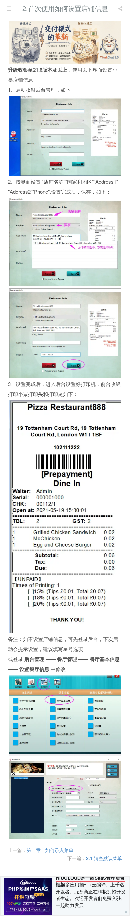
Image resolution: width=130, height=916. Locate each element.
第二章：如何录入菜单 (50, 850)
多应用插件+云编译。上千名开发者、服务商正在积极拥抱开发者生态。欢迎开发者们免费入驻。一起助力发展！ (91, 891)
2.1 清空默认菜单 (104, 858)
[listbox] (121, 8)
